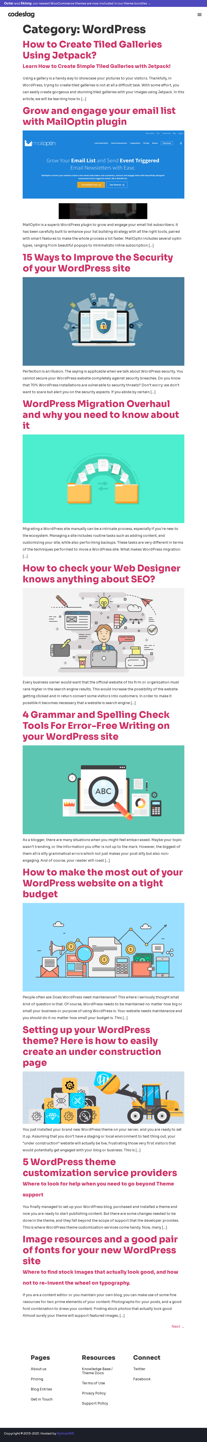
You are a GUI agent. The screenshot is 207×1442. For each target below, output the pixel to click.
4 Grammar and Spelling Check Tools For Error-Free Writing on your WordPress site (96, 725)
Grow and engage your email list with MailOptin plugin (99, 116)
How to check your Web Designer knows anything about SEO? (102, 574)
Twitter (139, 1369)
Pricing (37, 1379)
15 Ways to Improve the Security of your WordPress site (98, 263)
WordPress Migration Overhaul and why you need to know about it (101, 414)
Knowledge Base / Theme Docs (97, 1371)
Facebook (142, 1379)
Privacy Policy (94, 1393)
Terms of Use (93, 1383)
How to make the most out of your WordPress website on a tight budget (103, 883)
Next (178, 1326)
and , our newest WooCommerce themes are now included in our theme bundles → (77, 3)
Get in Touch (42, 1399)
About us (38, 1369)
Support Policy (95, 1403)
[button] (199, 14)
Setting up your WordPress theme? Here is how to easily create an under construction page (92, 1046)
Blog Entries (41, 1389)
